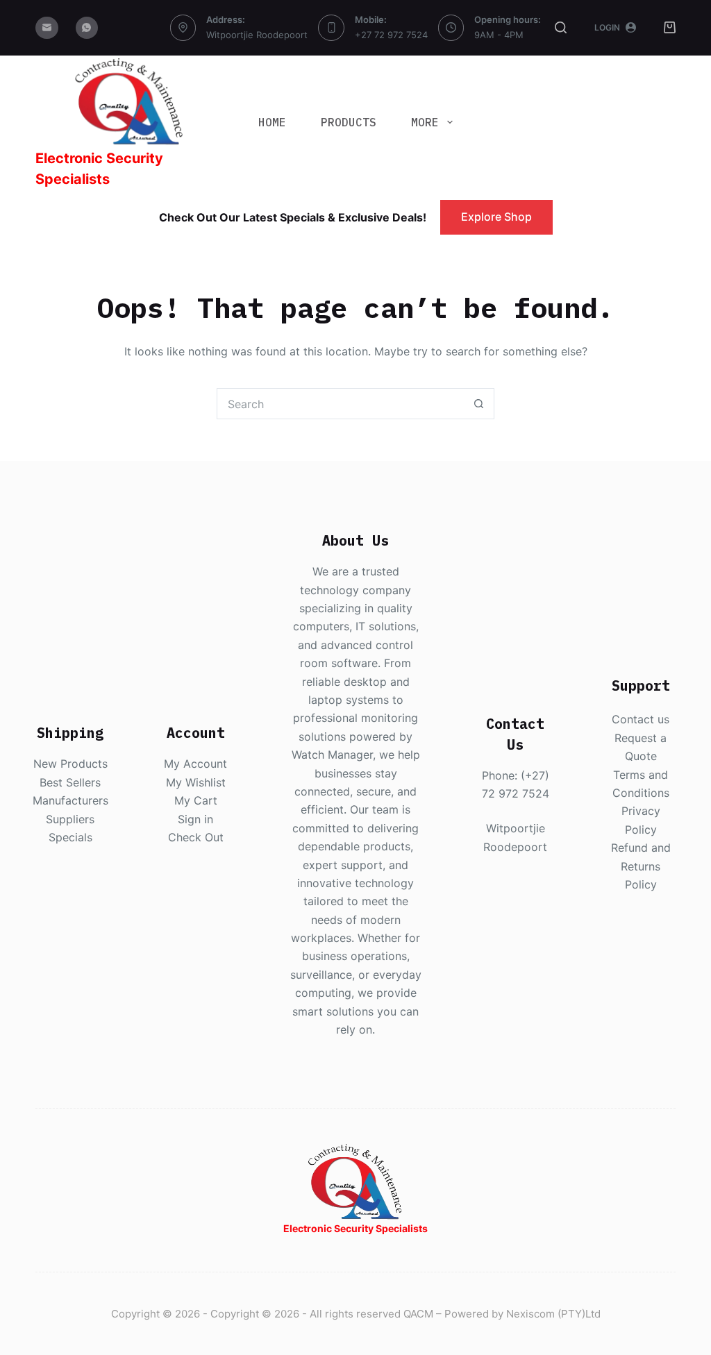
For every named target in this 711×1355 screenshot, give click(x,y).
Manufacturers (70, 800)
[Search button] (479, 404)
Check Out (196, 837)
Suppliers (70, 819)
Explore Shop (496, 217)
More (425, 122)
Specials (70, 837)
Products (348, 122)
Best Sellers (70, 782)
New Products (70, 764)
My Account (195, 764)
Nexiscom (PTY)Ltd (553, 1313)
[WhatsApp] (87, 28)
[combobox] (340, 403)
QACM (418, 1313)
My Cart (195, 800)
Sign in (195, 819)
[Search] (561, 27)
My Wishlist (196, 782)
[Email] (46, 28)
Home (272, 122)
